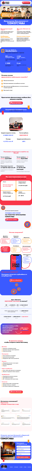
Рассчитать (16, 103)
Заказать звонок (26, 2)
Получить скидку (12, 219)
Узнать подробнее (16, 280)
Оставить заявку (25, 328)
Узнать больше (16, 392)
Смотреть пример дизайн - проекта (5, 249)
